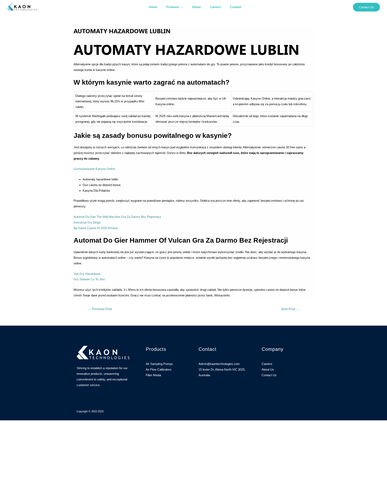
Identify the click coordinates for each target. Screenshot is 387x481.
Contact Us (269, 375)
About (196, 7)
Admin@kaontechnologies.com (219, 364)
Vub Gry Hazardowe (87, 273)
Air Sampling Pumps (159, 364)
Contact (235, 7)
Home (153, 7)
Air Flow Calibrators (159, 369)
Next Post (290, 309)
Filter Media (153, 375)
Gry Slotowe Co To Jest (89, 279)
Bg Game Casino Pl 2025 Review (96, 228)
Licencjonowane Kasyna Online (94, 168)
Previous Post (100, 309)
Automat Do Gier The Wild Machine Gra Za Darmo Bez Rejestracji (117, 216)
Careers (215, 7)
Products (172, 7)
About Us (268, 369)
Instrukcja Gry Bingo (87, 222)
